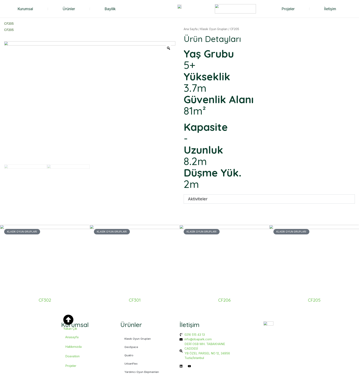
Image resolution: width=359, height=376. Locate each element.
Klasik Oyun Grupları (213, 29)
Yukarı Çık (70, 329)
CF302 (45, 300)
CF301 (135, 300)
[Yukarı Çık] (68, 320)
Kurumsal (25, 9)
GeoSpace (131, 347)
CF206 (224, 300)
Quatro (128, 355)
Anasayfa (72, 337)
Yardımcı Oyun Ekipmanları (141, 372)
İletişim (330, 9)
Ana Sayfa (191, 29)
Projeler (288, 9)
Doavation (72, 356)
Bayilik (110, 9)
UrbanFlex (131, 363)
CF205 (314, 300)
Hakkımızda (73, 347)
